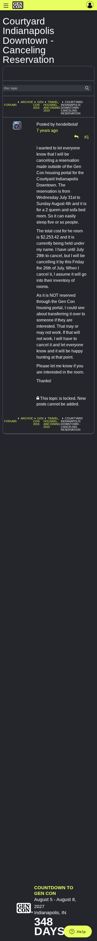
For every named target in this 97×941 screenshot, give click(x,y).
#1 (86, 137)
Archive (27, 102)
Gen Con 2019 (38, 104)
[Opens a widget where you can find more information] (77, 932)
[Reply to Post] (76, 137)
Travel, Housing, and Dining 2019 (51, 106)
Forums (10, 104)
